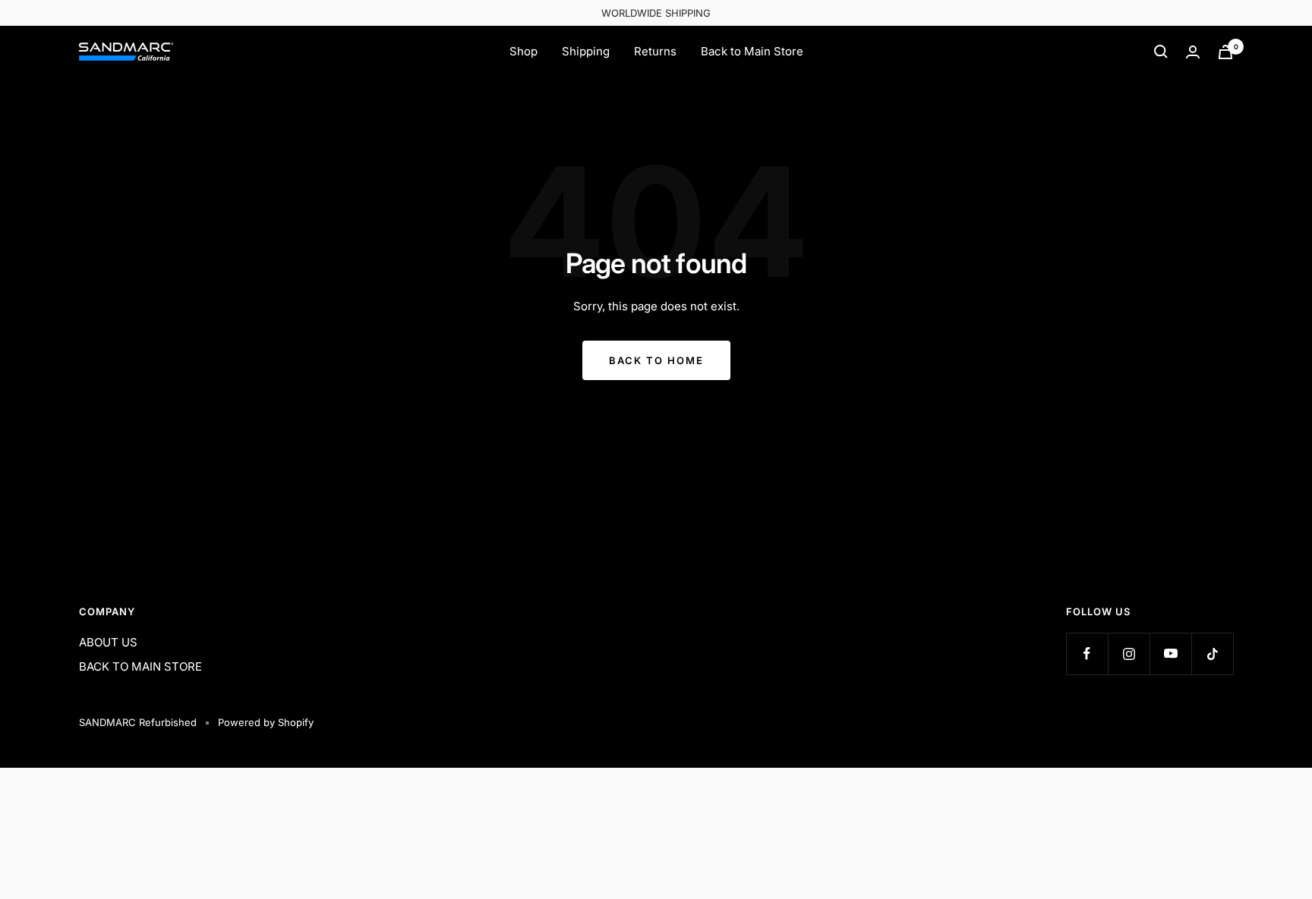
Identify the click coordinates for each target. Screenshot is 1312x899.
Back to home (656, 360)
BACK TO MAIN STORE (140, 666)
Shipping (586, 51)
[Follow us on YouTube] (1170, 653)
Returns (655, 51)
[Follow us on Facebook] (1087, 653)
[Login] (1193, 52)
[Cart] (1225, 52)
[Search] (1161, 51)
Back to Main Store (752, 51)
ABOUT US (108, 642)
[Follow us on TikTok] (1212, 653)
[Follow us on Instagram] (1129, 653)
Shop (523, 51)
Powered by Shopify (266, 722)
